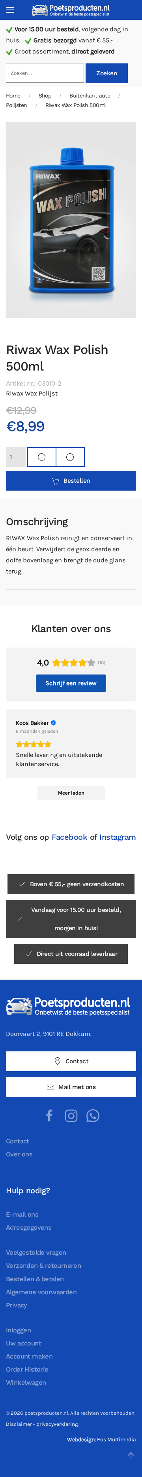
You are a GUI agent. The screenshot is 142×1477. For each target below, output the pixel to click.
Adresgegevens (28, 1227)
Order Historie (27, 1369)
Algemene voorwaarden (41, 1292)
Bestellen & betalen (35, 1279)
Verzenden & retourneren (43, 1265)
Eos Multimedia (116, 1439)
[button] (10, 10)
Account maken (29, 1356)
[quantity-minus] (41, 457)
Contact (77, 1061)
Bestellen (77, 480)
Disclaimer (19, 1424)
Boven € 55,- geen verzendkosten (77, 884)
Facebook (69, 837)
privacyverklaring (57, 1424)
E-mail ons (22, 1214)
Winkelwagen (26, 1382)
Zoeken (106, 73)
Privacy (16, 1305)
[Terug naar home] (71, 10)
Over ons (19, 1154)
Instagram (117, 837)
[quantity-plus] (70, 457)
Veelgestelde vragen (36, 1252)
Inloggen (18, 1330)
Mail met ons (76, 1087)
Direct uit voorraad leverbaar (77, 953)
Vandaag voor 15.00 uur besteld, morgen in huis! (76, 919)
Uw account (23, 1343)
